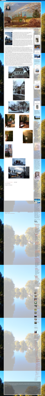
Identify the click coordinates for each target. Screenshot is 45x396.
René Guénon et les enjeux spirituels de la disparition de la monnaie (37, 235)
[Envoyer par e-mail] (14, 182)
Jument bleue (38, 308)
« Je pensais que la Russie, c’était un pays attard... (37, 359)
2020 (35, 346)
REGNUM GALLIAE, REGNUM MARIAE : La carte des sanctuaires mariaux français (37, 279)
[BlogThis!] (14, 182)
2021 (35, 345)
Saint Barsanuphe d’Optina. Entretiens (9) (37, 269)
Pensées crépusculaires (37, 372)
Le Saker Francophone (36, 234)
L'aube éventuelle (36, 328)
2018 (35, 378)
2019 (35, 347)
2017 (35, 379)
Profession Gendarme (37, 250)
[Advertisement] (19, 206)
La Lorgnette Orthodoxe (36, 268)
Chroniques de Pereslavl (11, 4)
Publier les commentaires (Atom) (11, 213)
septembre (37, 350)
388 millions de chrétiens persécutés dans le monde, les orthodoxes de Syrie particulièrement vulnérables (37, 243)
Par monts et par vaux (37, 376)
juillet (36, 352)
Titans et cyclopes (38, 322)
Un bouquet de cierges (37, 357)
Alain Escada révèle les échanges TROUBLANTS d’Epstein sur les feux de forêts (37, 252)
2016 (35, 380)
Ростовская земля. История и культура (37, 224)
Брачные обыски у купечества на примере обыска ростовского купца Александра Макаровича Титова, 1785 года (37, 226)
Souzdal (36, 371)
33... (35, 375)
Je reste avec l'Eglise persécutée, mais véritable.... (37, 364)
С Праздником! (38, 318)
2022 (35, 344)
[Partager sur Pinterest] (16, 182)
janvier (36, 377)
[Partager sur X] (15, 182)
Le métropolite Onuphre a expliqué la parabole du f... (37, 361)
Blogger (26, 393)
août (36, 351)
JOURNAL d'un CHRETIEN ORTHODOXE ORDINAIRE (36, 277)
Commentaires (36, 288)
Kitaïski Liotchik (38, 298)
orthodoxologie (37, 258)
